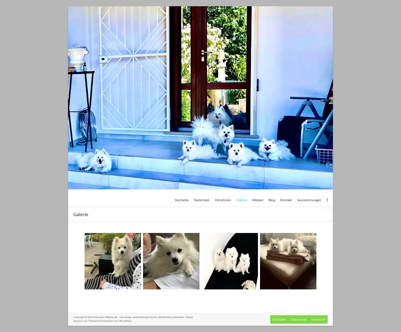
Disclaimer (279, 319)
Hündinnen (223, 200)
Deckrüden (202, 200)
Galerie (241, 200)
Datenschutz (299, 319)
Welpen (257, 200)
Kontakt (286, 200)
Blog (272, 200)
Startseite (182, 200)
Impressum (318, 319)
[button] (88, 263)
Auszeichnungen (309, 200)
